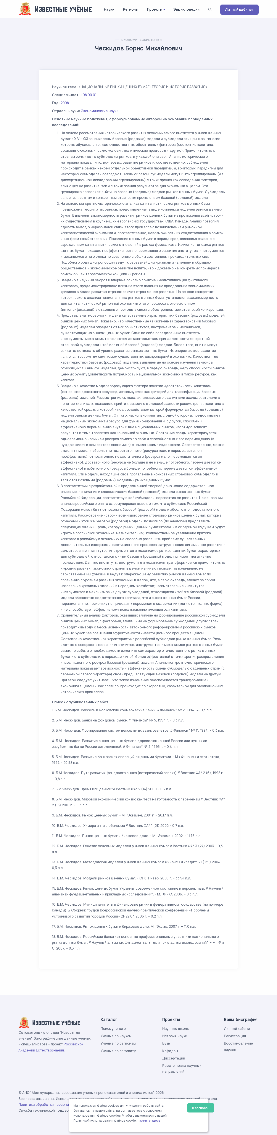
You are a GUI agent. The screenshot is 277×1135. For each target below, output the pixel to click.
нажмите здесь (149, 1120)
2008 (65, 102)
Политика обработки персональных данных (55, 1104)
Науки (109, 9)
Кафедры (170, 1050)
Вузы (166, 1043)
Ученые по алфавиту (118, 1050)
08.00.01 (89, 94)
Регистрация (235, 1036)
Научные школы (175, 1028)
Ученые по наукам (116, 1036)
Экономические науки (141, 40)
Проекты (155, 9)
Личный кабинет (239, 9)
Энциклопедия (186, 9)
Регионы (130, 9)
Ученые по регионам (118, 1043)
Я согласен (200, 1108)
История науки (174, 1036)
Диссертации (173, 1058)
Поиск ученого (113, 1028)
